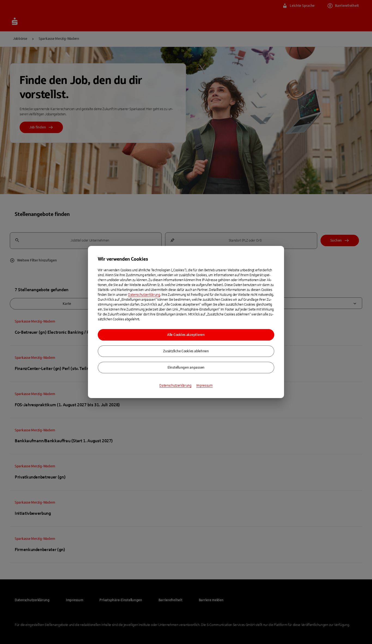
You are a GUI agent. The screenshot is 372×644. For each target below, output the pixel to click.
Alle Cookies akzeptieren (186, 335)
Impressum (204, 385)
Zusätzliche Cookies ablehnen (186, 351)
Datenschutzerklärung (144, 295)
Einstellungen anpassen (186, 367)
